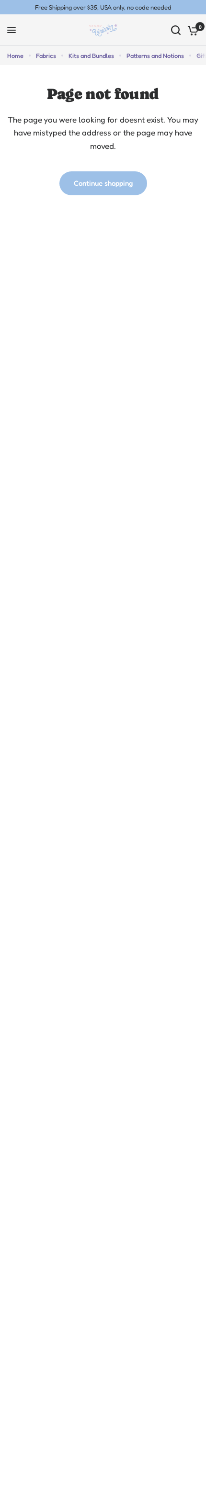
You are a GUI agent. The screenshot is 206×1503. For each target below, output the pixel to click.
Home (15, 55)
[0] (191, 30)
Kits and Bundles (91, 55)
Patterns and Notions (155, 55)
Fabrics (46, 55)
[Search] (176, 30)
